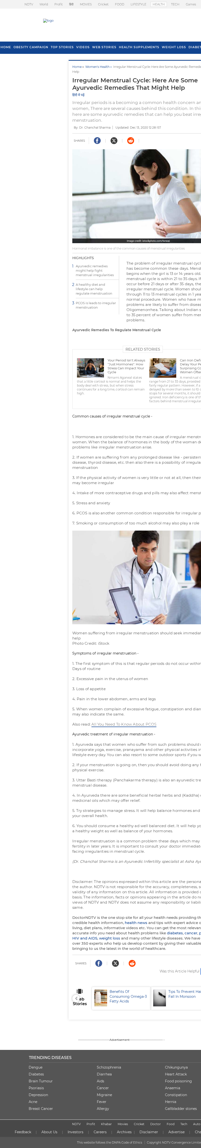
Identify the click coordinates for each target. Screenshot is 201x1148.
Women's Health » (99, 67)
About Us (49, 1132)
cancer (191, 933)
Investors (75, 1132)
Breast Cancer (41, 1108)
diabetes (175, 933)
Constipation (176, 1095)
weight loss (109, 938)
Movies (123, 1124)
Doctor (155, 1124)
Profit (58, 4)
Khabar (106, 1124)
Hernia (170, 1102)
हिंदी (71, 4)
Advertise (176, 1132)
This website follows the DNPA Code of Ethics (109, 1142)
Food (171, 1124)
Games (191, 4)
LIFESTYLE (138, 4)
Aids (100, 1081)
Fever (101, 1102)
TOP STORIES (62, 47)
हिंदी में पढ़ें (78, 95)
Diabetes (36, 1074)
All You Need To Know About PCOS (123, 724)
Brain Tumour (41, 1081)
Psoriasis (36, 1088)
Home (77, 67)
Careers (100, 1132)
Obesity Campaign (30, 47)
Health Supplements (139, 47)
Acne (33, 1102)
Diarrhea (104, 1074)
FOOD (119, 4)
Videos (83, 47)
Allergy (103, 1108)
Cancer (103, 1088)
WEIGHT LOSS (174, 47)
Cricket (103, 4)
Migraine (104, 1095)
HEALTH (159, 4)
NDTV (29, 4)
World (43, 4)
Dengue (35, 1067)
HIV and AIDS (84, 938)
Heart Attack (176, 1074)
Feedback (23, 1132)
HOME (5, 47)
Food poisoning (178, 1081)
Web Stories (104, 47)
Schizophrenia (109, 1067)
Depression (38, 1095)
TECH (175, 4)
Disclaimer (148, 1132)
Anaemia (172, 1088)
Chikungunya (176, 1067)
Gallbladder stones (181, 1108)
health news (136, 922)
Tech (183, 1124)
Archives (124, 1132)
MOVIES (86, 4)
